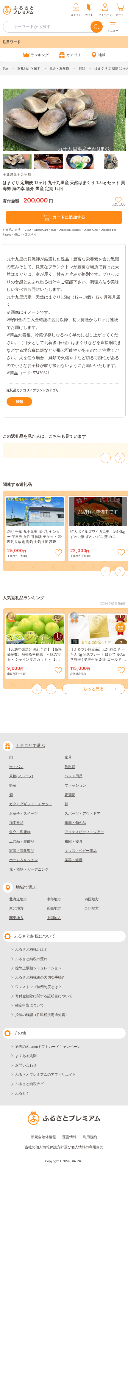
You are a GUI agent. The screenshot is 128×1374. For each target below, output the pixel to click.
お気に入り (119, 204)
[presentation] (6, 120)
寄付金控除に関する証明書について (43, 996)
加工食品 (16, 823)
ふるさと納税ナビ (29, 1084)
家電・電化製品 (21, 851)
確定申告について (29, 1005)
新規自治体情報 (43, 1137)
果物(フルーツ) (21, 776)
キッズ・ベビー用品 (81, 851)
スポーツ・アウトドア (82, 813)
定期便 (70, 795)
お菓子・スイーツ (23, 813)
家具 (68, 757)
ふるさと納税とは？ (31, 949)
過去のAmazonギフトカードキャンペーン (48, 1047)
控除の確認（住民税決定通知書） (42, 1015)
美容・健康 (73, 860)
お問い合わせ (26, 1065)
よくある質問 (26, 1056)
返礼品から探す (28, 68)
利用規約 (90, 1137)
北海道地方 (18, 899)
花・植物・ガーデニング (29, 869)
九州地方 (92, 908)
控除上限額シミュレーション (38, 968)
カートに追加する (68, 217)
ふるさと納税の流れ (31, 959)
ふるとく (22, 1093)
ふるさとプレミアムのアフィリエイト (45, 1074)
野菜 (12, 785)
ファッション (75, 785)
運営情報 (69, 1137)
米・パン (16, 767)
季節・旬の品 (75, 823)
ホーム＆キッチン (23, 860)
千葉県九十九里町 (17, 174)
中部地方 (54, 899)
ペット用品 (73, 776)
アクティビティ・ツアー (84, 832)
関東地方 (16, 918)
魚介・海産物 (59, 68)
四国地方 (92, 899)
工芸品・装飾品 (21, 841)
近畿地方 (54, 908)
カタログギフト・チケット (30, 804)
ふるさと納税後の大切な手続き (40, 977)
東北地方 (16, 908)
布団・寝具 (73, 841)
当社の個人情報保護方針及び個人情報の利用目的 (64, 1147)
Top (5, 68)
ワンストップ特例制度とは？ (38, 987)
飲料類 (70, 767)
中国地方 (54, 918)
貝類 (82, 68)
